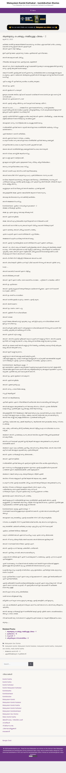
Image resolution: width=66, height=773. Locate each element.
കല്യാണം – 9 (12, 634)
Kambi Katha (7, 682)
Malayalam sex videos (43, 27)
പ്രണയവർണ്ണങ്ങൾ (9, 728)
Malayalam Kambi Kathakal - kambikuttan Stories (33, 3)
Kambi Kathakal (8, 685)
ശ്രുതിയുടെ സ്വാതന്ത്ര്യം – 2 (18, 638)
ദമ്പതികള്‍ (6, 723)
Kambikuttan (7, 696)
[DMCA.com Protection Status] (33, 756)
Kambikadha (7, 691)
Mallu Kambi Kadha (9, 717)
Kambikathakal (8, 693)
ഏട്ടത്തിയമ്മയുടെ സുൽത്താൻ (15, 654)
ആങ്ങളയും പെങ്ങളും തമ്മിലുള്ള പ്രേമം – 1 (21, 631)
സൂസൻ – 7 (11, 636)
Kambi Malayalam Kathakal (12, 688)
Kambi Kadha (7, 679)
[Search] (30, 664)
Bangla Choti (7, 740)
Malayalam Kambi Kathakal (12, 708)
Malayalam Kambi (9, 699)
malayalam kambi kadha (45, 646)
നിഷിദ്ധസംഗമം (8, 725)
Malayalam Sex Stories (13, 643)
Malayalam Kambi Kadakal (27, 646)
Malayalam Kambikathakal (12, 711)
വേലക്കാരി (6, 731)
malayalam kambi (11, 646)
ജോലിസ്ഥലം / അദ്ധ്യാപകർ (13, 720)
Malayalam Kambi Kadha (11, 705)
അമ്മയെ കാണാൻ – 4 (12, 651)
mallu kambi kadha (17, 648)
